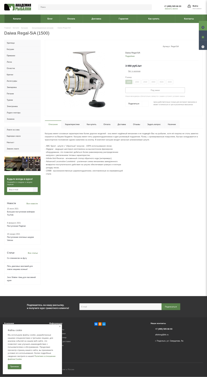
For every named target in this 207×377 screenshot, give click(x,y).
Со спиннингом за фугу (17, 258)
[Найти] (148, 7)
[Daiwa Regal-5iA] (84, 79)
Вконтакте (186, 369)
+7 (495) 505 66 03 (172, 6)
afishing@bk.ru (162, 334)
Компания (9, 323)
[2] (129, 46)
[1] (126, 46)
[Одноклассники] (100, 324)
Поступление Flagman (16, 226)
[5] (137, 46)
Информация (55, 323)
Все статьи (33, 253)
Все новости (32, 203)
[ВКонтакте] (96, 324)
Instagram (200, 369)
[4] (134, 46)
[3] (132, 46)
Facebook (193, 369)
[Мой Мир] (104, 324)
